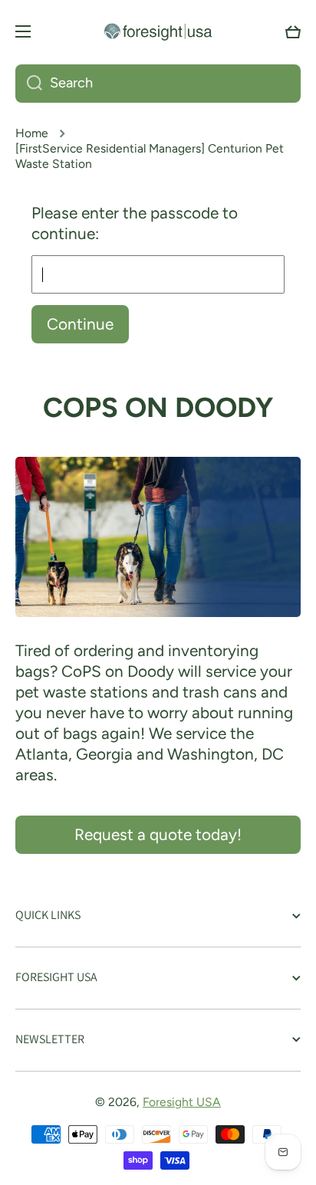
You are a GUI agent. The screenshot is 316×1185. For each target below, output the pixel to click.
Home (31, 133)
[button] (293, 31)
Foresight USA (182, 1102)
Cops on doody (158, 407)
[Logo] (158, 31)
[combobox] (158, 83)
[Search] (28, 83)
